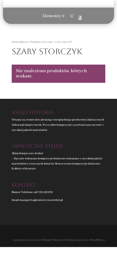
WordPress (97, 240)
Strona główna (20, 41)
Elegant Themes (52, 240)
